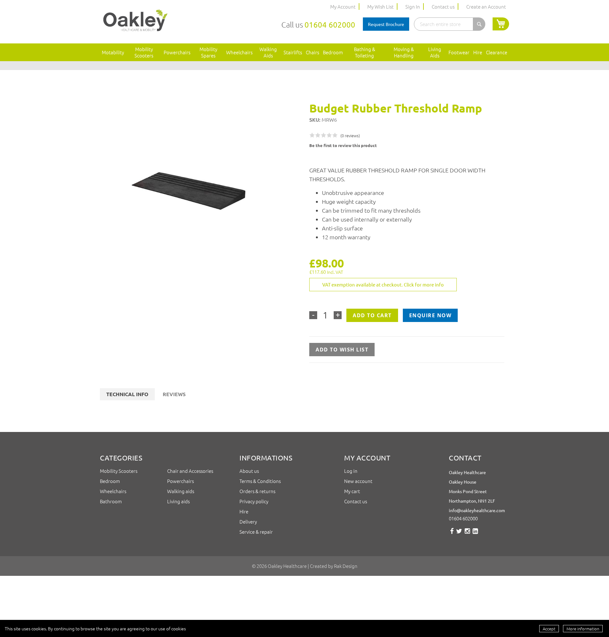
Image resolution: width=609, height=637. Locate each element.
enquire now (430, 315)
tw (459, 533)
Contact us (443, 6)
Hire (243, 511)
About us (249, 470)
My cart (352, 491)
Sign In (412, 6)
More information (582, 629)
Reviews (174, 394)
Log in (350, 470)
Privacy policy (253, 501)
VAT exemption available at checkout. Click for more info (383, 284)
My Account (343, 6)
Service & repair (256, 531)
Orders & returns (257, 491)
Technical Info (127, 394)
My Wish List (380, 6)
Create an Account (486, 6)
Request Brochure (386, 24)
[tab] (127, 394)
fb (452, 533)
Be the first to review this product (343, 145)
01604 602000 (329, 24)
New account (358, 481)
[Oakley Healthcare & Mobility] (135, 21)
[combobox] (443, 24)
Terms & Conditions (260, 481)
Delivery (248, 521)
